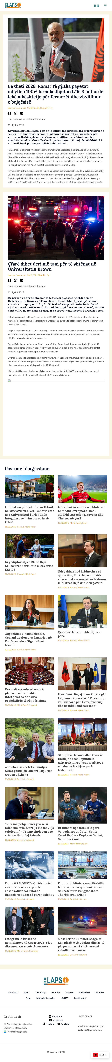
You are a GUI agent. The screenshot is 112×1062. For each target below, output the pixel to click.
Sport (84, 523)
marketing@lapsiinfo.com (91, 1026)
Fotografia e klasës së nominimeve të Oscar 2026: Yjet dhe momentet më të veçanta (28, 942)
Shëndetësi (84, 992)
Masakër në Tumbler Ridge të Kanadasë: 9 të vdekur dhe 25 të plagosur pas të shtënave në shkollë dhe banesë (81, 944)
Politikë (56, 992)
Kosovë (20, 526)
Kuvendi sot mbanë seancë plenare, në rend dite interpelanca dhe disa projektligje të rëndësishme (26, 694)
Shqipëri (44, 107)
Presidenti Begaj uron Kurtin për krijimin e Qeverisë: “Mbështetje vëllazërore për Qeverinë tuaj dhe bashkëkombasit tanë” (82, 700)
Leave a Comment (17, 107)
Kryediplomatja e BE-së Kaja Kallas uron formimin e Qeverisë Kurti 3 (29, 565)
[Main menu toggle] (105, 5)
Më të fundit (33, 107)
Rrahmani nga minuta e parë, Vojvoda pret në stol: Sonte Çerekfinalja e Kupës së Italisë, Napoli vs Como (80, 833)
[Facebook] (95, 5)
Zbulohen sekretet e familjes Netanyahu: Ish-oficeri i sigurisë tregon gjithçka (28, 770)
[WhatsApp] (15, 113)
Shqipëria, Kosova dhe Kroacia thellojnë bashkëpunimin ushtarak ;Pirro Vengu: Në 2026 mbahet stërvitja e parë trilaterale (80, 762)
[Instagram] (98, 5)
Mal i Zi (64, 998)
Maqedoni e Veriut (45, 998)
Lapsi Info (13, 992)
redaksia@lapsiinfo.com (90, 1029)
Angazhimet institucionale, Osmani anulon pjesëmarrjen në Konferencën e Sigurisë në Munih (28, 639)
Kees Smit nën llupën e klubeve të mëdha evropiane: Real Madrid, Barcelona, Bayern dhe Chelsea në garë (81, 512)
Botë (29, 275)
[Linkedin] (21, 113)
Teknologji (40, 992)
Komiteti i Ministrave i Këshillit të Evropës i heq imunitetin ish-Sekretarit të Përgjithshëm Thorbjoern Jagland (81, 888)
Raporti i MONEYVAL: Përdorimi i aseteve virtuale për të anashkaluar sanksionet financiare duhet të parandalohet (29, 888)
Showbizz (33, 951)
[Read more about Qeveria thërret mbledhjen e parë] (82, 611)
